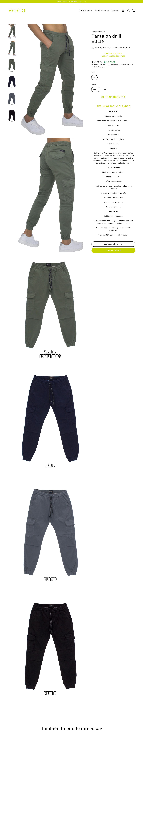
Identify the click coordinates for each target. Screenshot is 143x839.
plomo (95, 89)
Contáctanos (85, 10)
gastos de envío (114, 64)
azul (104, 89)
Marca (115, 10)
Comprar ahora (113, 250)
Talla (93, 72)
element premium (98, 32)
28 (94, 77)
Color (93, 84)
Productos (100, 10)
